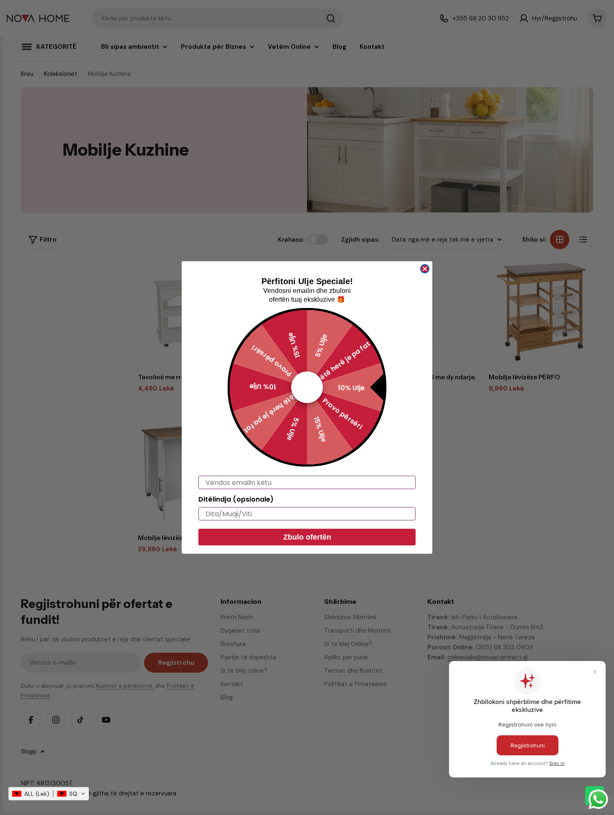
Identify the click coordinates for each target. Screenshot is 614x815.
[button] (48, 793)
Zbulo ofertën (307, 537)
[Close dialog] (425, 269)
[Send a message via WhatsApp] (598, 799)
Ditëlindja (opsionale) (236, 499)
